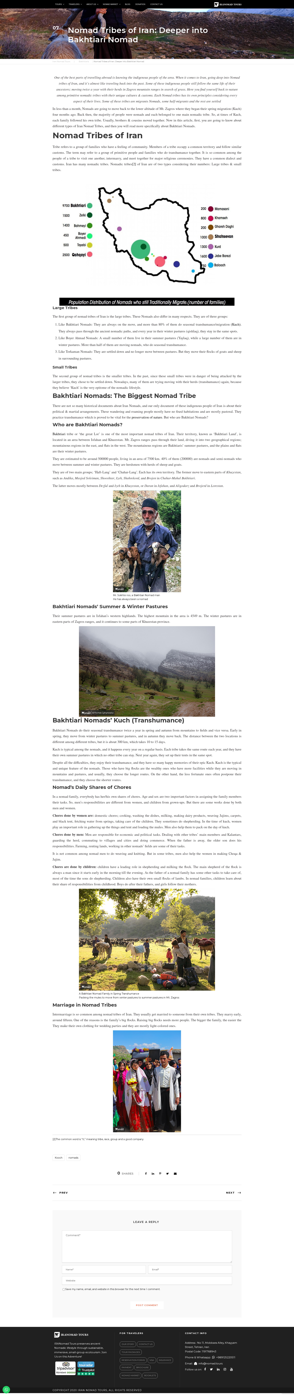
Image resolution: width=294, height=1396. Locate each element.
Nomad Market (131, 1375)
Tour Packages (131, 1352)
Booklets (150, 1375)
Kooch (58, 1157)
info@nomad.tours (211, 1363)
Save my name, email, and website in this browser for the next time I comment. (112, 1289)
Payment (127, 1367)
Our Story (128, 1344)
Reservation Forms (133, 1360)
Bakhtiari (59, 434)
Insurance (165, 1360)
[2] (134, 164)
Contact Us (145, 1344)
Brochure (142, 1367)
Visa (152, 1360)
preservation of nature (147, 417)
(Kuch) (236, 324)
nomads (73, 1157)
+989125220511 (225, 1357)
